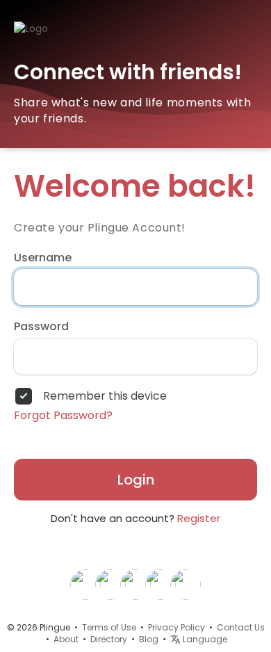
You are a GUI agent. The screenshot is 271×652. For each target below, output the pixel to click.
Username (43, 258)
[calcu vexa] (110, 584)
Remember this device (105, 396)
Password (41, 326)
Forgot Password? (63, 415)
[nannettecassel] (85, 584)
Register (198, 518)
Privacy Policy (176, 627)
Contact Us (241, 627)
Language (204, 639)
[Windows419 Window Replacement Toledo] (135, 584)
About (66, 639)
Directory (108, 639)
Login (135, 479)
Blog (148, 639)
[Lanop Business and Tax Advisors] (160, 584)
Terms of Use (109, 627)
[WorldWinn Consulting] (185, 584)
